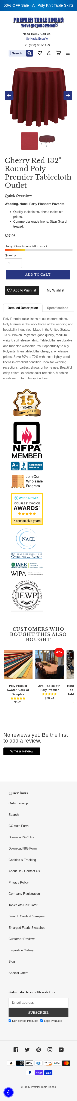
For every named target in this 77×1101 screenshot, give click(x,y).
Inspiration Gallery (21, 950)
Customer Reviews (22, 939)
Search (14, 814)
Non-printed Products (24, 1020)
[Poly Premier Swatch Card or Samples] (18, 665)
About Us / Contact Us (24, 871)
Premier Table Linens (43, 1087)
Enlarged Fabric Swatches (27, 927)
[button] (8, 1092)
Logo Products (52, 1020)
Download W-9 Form (23, 837)
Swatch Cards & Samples (27, 916)
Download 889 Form (23, 848)
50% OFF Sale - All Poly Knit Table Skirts (39, 5)
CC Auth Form (19, 826)
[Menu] (67, 52)
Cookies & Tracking (22, 860)
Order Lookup (18, 803)
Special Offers (18, 973)
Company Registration (24, 893)
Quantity (10, 255)
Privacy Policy (19, 882)
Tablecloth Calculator (23, 905)
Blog (12, 961)
